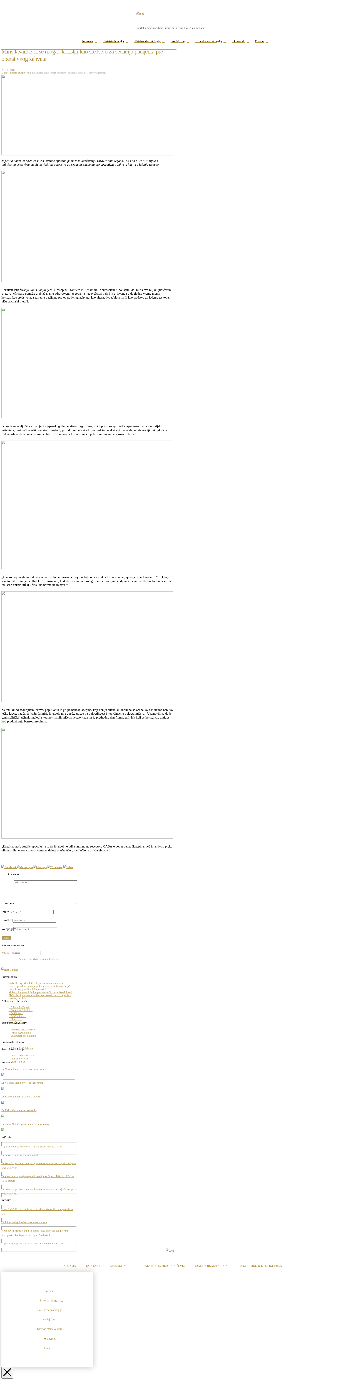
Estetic (4, 73)
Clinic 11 (15, 1019)
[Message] (40, 867)
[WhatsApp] (55, 867)
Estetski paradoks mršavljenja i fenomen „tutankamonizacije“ (39, 986)
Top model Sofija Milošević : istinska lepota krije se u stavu (31, 1146)
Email (6, 920)
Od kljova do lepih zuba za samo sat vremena (24, 1222)
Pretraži (5, 952)
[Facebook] (9, 867)
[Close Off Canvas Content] (7, 1373)
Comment (7, 903)
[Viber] (68, 867)
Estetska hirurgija (17, 73)
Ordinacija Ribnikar (21, 1010)
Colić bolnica (17, 1016)
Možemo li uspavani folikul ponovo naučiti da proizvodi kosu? (40, 992)
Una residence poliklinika (23, 1035)
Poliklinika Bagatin (20, 1007)
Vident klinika (18, 1061)
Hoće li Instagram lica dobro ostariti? (27, 989)
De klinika (16, 1013)
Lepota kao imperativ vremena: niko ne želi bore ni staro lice (32, 1243)
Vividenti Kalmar (19, 1058)
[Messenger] (25, 867)
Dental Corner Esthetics (22, 1055)
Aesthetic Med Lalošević (23, 1029)
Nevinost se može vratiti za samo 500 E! (21, 1155)
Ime (5, 912)
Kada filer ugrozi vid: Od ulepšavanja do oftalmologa (36, 983)
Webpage (7, 929)
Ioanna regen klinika (21, 1032)
